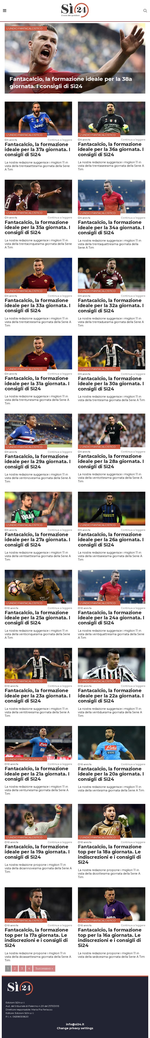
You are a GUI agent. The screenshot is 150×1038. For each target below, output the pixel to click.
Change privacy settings (75, 1028)
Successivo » (44, 968)
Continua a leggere (60, 139)
